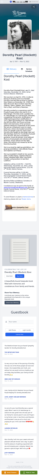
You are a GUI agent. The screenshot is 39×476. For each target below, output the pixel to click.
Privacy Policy (14, 468)
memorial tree (28, 197)
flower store (26, 199)
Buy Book (20, 276)
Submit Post (19, 334)
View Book (9, 276)
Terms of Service (24, 468)
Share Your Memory (12, 302)
